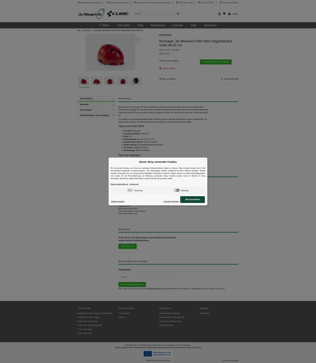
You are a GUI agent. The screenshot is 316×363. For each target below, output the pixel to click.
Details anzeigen (117, 201)
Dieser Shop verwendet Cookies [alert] (158, 162)
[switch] (130, 190)
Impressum (134, 184)
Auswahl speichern (171, 201)
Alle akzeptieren (192, 199)
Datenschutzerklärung (119, 184)
